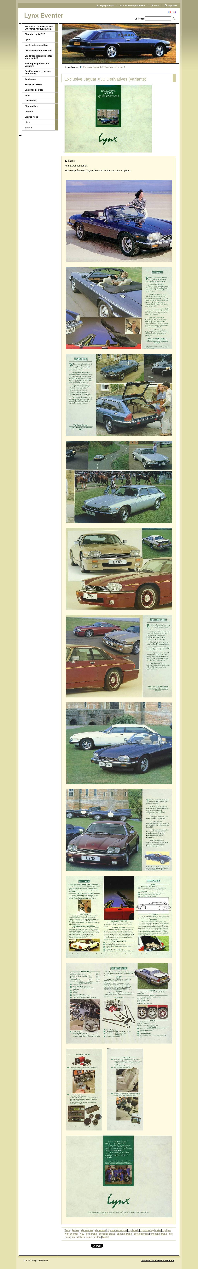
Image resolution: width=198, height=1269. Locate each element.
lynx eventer (71, 1233)
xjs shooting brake (150, 1230)
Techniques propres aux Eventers (37, 64)
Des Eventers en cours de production (38, 72)
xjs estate (100, 1230)
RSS (156, 5)
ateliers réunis (84, 1237)
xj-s (171, 1233)
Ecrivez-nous (31, 117)
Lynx (27, 39)
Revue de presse (33, 84)
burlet (105, 1237)
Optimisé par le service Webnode (157, 1260)
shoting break (141, 1233)
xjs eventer (87, 1230)
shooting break (158, 1233)
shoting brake (124, 1233)
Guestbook (30, 100)
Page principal (107, 5)
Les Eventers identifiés (36, 45)
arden (97, 1237)
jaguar (75, 1230)
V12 (82, 1233)
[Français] (169, 12)
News (27, 95)
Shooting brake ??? (35, 34)
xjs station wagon (117, 1230)
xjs (73, 1237)
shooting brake (107, 1233)
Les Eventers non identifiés (39, 50)
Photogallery (31, 106)
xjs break (133, 1230)
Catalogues (30, 79)
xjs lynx (166, 1230)
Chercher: (140, 19)
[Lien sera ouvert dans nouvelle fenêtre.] (108, 119)
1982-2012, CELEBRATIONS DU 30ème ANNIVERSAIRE (39, 27)
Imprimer (172, 5)
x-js (68, 1237)
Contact (29, 111)
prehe (93, 1233)
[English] (174, 12)
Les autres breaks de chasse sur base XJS (39, 57)
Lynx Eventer (71, 67)
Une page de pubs (34, 90)
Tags (67, 1230)
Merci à (28, 128)
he (87, 1233)
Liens (27, 122)
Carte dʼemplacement (134, 5)
